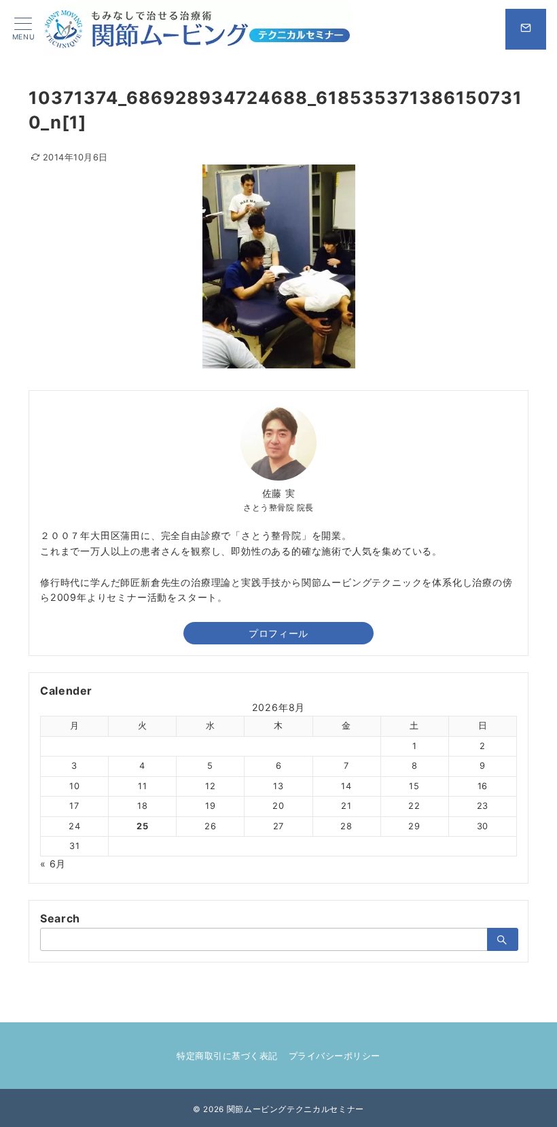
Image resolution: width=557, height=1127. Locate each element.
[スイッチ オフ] (525, 29)
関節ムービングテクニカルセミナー (295, 1109)
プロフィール (278, 633)
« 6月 (53, 863)
